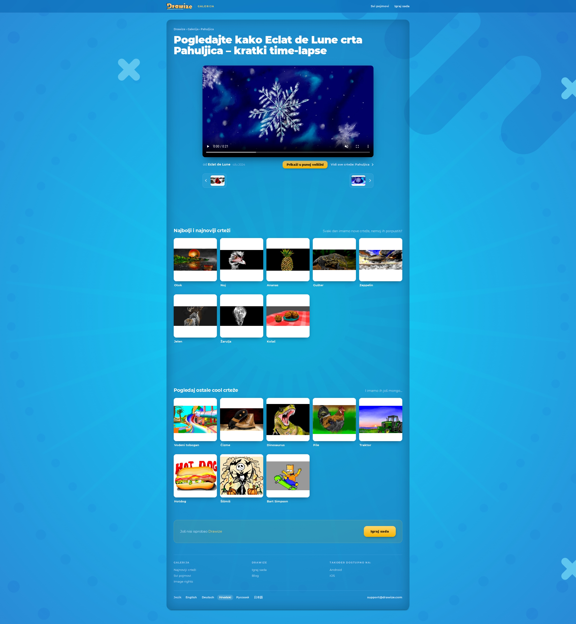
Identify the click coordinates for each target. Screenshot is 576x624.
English (191, 597)
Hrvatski (225, 597)
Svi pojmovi (380, 6)
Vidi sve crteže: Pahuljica (350, 164)
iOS (332, 575)
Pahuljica (207, 29)
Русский (242, 597)
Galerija (193, 29)
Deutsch (208, 597)
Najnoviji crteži (185, 570)
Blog (255, 575)
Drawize (179, 29)
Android (336, 570)
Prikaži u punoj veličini (305, 164)
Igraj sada (402, 6)
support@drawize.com (384, 597)
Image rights (183, 581)
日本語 (258, 597)
